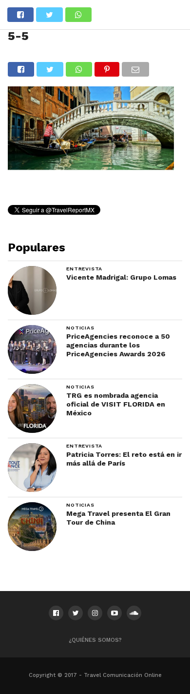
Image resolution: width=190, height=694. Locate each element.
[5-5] (91, 166)
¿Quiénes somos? (95, 640)
